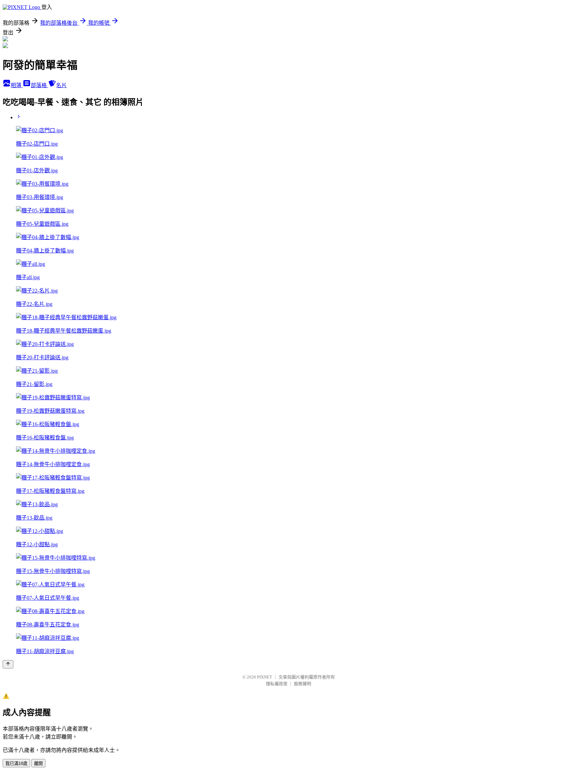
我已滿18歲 (16, 763)
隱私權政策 (276, 683)
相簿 (17, 85)
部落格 (39, 85)
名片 (61, 85)
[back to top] (8, 664)
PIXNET (264, 677)
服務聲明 (302, 683)
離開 (38, 763)
